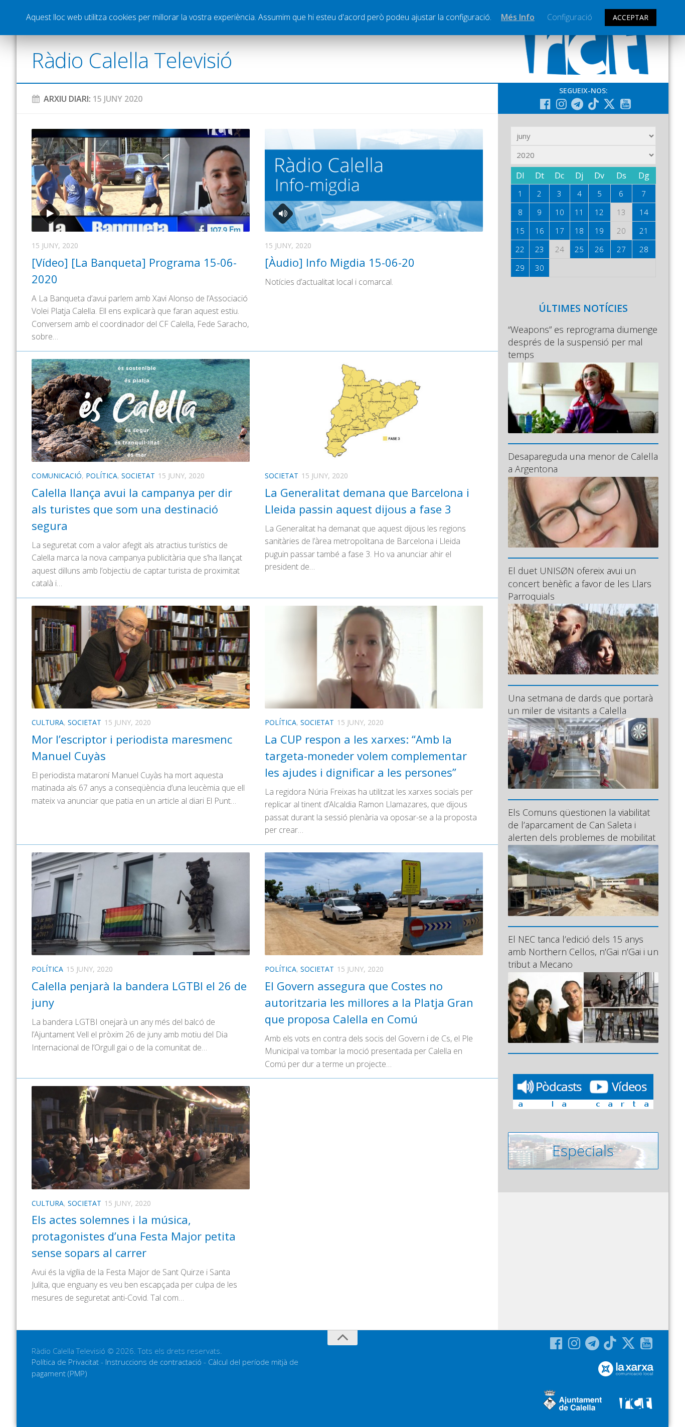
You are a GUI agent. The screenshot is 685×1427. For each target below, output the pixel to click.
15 (520, 231)
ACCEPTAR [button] (630, 17)
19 (599, 231)
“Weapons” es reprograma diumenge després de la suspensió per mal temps (582, 342)
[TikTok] (593, 104)
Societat (138, 475)
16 (539, 231)
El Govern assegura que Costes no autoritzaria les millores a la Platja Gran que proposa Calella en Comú (369, 1002)
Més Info (518, 17)
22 (520, 249)
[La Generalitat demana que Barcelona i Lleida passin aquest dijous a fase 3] (374, 410)
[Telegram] (577, 104)
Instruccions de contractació (153, 1362)
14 (643, 212)
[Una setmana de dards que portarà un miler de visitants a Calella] (583, 753)
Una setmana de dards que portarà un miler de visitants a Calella (580, 704)
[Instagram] (561, 104)
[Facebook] (545, 104)
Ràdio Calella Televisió (132, 60)
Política (101, 475)
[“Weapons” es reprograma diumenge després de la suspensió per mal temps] (583, 398)
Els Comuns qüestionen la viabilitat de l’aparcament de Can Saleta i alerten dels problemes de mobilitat (581, 824)
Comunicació (57, 475)
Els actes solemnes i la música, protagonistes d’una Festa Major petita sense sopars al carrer (134, 1236)
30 (539, 268)
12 (599, 212)
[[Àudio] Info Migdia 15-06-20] (374, 180)
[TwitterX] (609, 104)
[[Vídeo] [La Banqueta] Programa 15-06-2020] (141, 180)
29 (520, 268)
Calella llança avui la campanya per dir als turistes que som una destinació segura (132, 509)
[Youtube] (625, 104)
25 (579, 249)
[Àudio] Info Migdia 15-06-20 (340, 262)
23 (539, 249)
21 (643, 231)
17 (559, 231)
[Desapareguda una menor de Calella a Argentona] (583, 512)
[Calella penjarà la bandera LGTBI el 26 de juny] (141, 903)
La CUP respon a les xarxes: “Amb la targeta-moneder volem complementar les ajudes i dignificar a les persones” (366, 756)
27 (621, 249)
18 (579, 231)
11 (579, 212)
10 (559, 212)
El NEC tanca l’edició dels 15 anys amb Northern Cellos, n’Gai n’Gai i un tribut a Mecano (583, 951)
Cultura (48, 722)
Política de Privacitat (65, 1362)
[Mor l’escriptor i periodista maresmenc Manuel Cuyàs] (141, 657)
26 (599, 249)
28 (643, 249)
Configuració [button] (569, 17)
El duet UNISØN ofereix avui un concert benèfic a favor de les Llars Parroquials (579, 583)
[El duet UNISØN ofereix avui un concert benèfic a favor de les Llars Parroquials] (583, 639)
